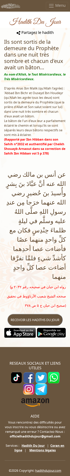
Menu (60, 5)
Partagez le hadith (37, 32)
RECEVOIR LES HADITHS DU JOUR (35, 320)
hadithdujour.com (48, 470)
